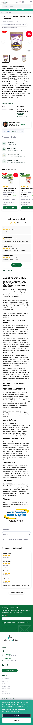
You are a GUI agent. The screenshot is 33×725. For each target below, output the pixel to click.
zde (19, 711)
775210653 (10, 654)
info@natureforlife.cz (10, 651)
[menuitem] (5, 679)
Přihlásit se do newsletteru (9, 628)
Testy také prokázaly (16, 293)
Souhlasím (16, 720)
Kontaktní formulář (10, 670)
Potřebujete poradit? (17, 123)
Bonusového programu (17, 131)
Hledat (29, 6)
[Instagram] (7, 664)
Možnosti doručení (22, 116)
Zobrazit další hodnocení (16, 592)
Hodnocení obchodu (16, 219)
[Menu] (31, 2)
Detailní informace (7, 103)
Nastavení (16, 715)
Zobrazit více (16, 265)
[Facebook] (3, 664)
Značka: (9, 27)
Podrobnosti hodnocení (21, 24)
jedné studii (7, 313)
